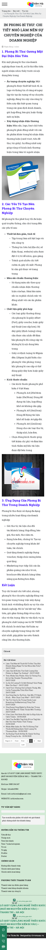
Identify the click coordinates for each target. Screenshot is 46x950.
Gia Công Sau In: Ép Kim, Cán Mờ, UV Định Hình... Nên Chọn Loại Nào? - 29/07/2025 (23, 696)
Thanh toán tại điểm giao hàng (14, 885)
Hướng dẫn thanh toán (11, 866)
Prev (22, 741)
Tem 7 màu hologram (10, 844)
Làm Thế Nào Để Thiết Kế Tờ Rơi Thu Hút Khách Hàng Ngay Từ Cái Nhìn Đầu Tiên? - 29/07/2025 (24, 665)
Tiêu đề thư (6, 835)
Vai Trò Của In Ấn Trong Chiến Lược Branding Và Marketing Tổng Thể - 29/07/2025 (21, 702)
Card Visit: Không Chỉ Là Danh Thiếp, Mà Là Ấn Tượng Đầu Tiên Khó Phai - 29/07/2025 (23, 690)
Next (39, 741)
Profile (4, 853)
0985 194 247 (14, 784)
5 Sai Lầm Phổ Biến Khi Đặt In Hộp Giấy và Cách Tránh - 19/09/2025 (24, 715)
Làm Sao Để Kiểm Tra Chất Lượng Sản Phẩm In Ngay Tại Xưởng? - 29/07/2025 (22, 672)
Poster (4, 856)
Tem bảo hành (7, 841)
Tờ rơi (3, 847)
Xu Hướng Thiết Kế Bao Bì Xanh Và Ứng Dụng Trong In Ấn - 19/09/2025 (23, 735)
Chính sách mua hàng (10, 872)
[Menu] (4, 4)
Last (23, 745)
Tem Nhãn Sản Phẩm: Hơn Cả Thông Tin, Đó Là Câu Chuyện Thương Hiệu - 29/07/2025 (23, 678)
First (16, 741)
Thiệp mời (5, 838)
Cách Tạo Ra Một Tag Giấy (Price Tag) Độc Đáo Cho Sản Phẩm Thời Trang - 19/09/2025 (23, 721)
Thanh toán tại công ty (11, 891)
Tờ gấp (4, 850)
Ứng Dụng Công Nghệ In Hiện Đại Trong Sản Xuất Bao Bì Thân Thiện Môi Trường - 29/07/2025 (23, 709)
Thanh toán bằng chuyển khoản (14, 888)
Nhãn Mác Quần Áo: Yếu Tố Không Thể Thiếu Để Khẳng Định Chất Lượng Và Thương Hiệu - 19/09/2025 (22, 728)
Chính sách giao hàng (10, 869)
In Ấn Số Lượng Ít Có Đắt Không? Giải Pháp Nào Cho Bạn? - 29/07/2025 (24, 684)
